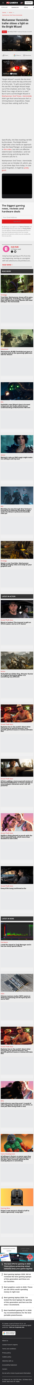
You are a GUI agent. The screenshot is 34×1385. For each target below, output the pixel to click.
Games (4, 12)
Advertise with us (7, 1361)
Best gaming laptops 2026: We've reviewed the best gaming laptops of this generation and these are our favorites (17, 1277)
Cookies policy (6, 1357)
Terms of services (24, 226)
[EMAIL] (15, 251)
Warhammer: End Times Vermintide (12, 15)
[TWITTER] (12, 251)
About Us (5, 1340)
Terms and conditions (9, 1349)
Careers (4, 1369)
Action (10, 12)
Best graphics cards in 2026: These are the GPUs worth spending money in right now (18, 1289)
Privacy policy (6, 1353)
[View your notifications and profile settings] (17, 3)
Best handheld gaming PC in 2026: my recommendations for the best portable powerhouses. (18, 1312)
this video (8, 149)
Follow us (18, 55)
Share (6, 55)
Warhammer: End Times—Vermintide (17, 96)
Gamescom (15, 7)
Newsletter (28, 55)
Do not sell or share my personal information (16, 1373)
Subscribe (29, 3)
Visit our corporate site (16, 1327)
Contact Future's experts (10, 1345)
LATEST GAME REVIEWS (25, 1250)
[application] (17, 184)
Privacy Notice (27, 228)
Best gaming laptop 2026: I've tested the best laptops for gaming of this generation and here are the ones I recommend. (18, 1301)
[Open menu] (3, 3)
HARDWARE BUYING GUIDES (9, 1250)
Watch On (6, 74)
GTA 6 (26, 7)
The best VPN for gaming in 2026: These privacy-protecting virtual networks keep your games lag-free (18, 1266)
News (4, 32)
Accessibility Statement (9, 1365)
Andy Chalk (13, 31)
